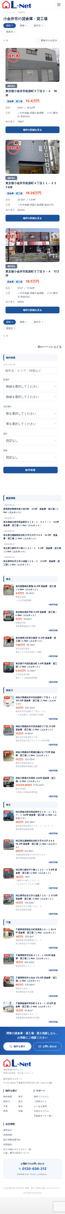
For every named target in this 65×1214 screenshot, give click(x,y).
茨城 (20, 1111)
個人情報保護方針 (12, 1139)
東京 (20, 1096)
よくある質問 (40, 1106)
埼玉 (20, 1101)
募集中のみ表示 (49, 40)
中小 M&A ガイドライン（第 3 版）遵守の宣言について (17, 1151)
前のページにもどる (50, 346)
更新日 (9, 31)
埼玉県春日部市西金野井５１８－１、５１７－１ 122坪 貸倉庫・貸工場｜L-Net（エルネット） (32, 524)
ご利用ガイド (40, 1101)
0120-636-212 (34, 1168)
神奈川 (6, 1101)
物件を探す (19, 1046)
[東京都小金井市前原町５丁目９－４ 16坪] (33, 65)
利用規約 (7, 1144)
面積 (22, 25)
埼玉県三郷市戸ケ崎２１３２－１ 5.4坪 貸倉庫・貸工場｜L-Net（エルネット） (32, 550)
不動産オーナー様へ (43, 1115)
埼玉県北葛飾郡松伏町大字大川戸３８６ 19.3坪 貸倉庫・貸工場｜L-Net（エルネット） (30, 537)
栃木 (20, 1106)
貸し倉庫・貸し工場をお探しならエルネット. (41, 1188)
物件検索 (7, 1096)
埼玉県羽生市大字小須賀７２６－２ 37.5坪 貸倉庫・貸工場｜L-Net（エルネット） (31, 563)
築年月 (37, 25)
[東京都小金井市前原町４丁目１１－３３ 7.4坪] (33, 157)
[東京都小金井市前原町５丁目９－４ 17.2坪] (33, 245)
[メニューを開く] (59, 4)
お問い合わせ (50, 1046)
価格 (8, 25)
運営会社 (7, 1130)
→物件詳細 (53, 604)
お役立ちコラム (41, 1111)
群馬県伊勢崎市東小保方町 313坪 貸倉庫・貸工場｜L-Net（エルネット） (31, 510)
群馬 (5, 1111)
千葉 (5, 1106)
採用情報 (7, 1134)
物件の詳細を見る (32, 129)
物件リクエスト (41, 1096)
